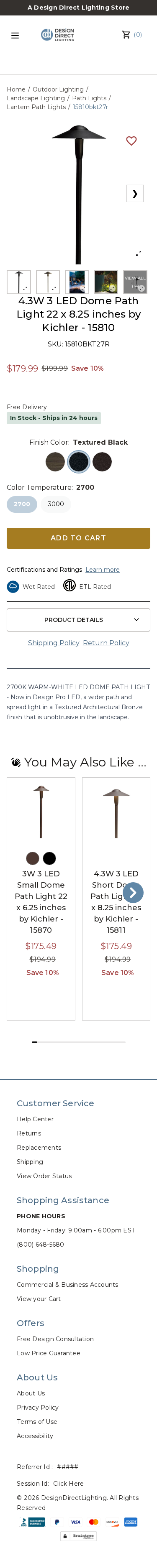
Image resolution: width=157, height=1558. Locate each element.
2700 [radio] (22, 504)
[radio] (55, 462)
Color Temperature (39, 487)
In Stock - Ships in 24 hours (54, 418)
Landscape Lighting (36, 98)
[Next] (133, 892)
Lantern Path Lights (36, 107)
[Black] (49, 858)
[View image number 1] (19, 282)
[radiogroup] (78, 462)
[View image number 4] (106, 282)
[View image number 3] (77, 282)
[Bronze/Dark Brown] (32, 858)
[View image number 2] (48, 282)
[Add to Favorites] (131, 140)
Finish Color (48, 442)
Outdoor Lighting (58, 89)
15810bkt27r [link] (90, 107)
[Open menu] (15, 36)
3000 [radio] (56, 504)
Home (16, 89)
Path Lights (89, 98)
